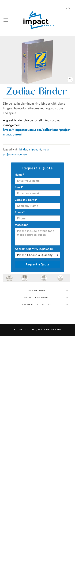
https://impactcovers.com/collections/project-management (37, 132)
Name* (19, 174)
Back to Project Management (40, 329)
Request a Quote (37, 264)
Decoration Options (36, 304)
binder (23, 149)
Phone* (20, 212)
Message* (21, 225)
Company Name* (26, 200)
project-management (15, 154)
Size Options (37, 290)
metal (46, 149)
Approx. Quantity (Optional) (34, 249)
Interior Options (36, 297)
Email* (19, 187)
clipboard (35, 149)
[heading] (37, 168)
